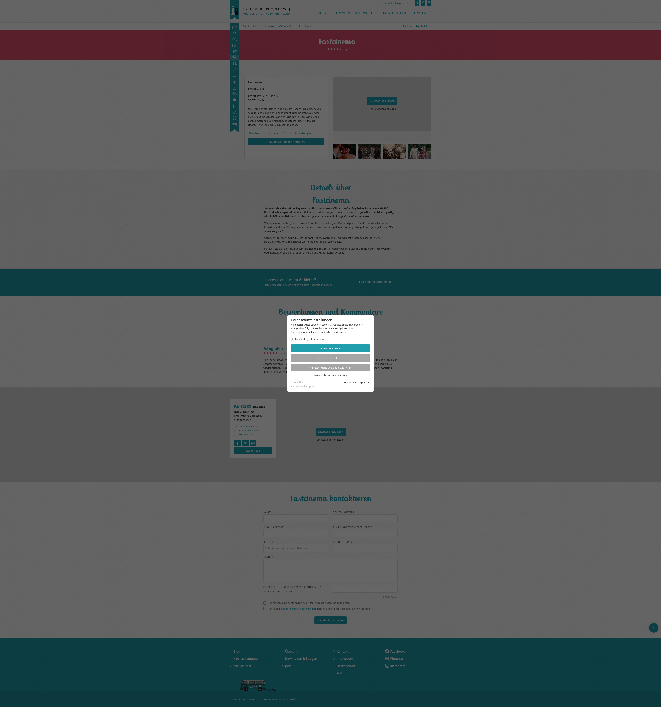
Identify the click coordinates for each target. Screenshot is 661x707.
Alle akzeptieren (330, 348)
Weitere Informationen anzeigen (330, 375)
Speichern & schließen (330, 358)
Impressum (364, 382)
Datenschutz (350, 382)
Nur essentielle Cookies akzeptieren (330, 367)
